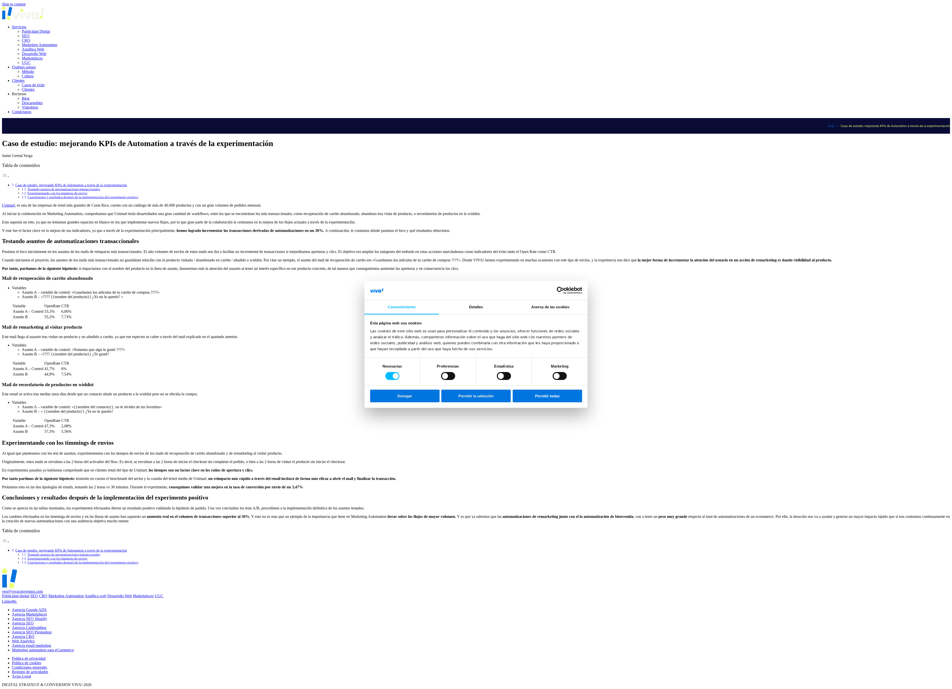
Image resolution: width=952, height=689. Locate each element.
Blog (26, 98)
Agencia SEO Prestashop (32, 632)
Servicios (19, 27)
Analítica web (95, 596)
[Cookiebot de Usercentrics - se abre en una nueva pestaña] (560, 290)
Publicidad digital (15, 596)
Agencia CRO (23, 636)
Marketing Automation (39, 45)
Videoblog (30, 107)
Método (28, 71)
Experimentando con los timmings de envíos (57, 193)
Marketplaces (32, 58)
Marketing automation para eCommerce (43, 650)
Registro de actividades (30, 672)
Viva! (831, 126)
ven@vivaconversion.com (22, 591)
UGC (26, 63)
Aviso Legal (21, 676)
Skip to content (14, 4)
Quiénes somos (24, 67)
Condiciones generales (29, 667)
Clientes (18, 80)
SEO (26, 36)
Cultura (27, 76)
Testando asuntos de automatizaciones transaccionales (64, 189)
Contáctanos (21, 112)
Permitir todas (547, 396)
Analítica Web (33, 49)
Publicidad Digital (36, 31)
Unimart (8, 205)
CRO (26, 40)
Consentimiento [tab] (402, 307)
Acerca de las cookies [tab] (550, 307)
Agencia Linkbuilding (29, 628)
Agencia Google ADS (29, 610)
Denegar (404, 396)
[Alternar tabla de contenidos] (5, 176)
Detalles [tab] (476, 307)
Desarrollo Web (34, 54)
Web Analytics (23, 641)
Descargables (32, 103)
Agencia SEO (23, 623)
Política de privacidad (29, 658)
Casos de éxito (33, 85)
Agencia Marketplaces (29, 614)
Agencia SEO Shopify (29, 619)
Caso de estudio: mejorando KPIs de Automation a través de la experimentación (71, 185)
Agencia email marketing (31, 645)
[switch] (448, 376)
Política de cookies (26, 663)
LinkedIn (9, 601)
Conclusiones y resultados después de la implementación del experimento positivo (83, 197)
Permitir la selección (476, 396)
